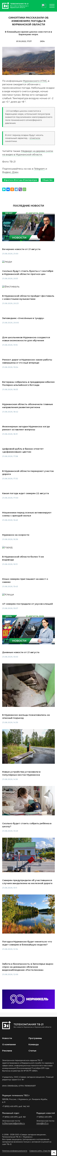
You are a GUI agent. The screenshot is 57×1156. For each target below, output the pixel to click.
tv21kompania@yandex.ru (13, 1123)
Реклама (7, 1050)
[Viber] (20, 189)
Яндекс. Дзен (10, 172)
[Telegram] (16, 189)
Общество (47, 180)
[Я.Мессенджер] (4, 189)
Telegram (39, 168)
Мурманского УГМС (35, 81)
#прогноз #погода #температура (20, 180)
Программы (35, 1038)
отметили (35, 138)
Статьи (32, 1050)
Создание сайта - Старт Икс (40, 1151)
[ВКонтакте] (8, 189)
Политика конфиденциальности (14, 1151)
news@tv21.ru (42, 1123)
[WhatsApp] (24, 189)
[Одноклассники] (12, 189)
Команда (33, 1044)
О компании (9, 1044)
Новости (7, 1038)
